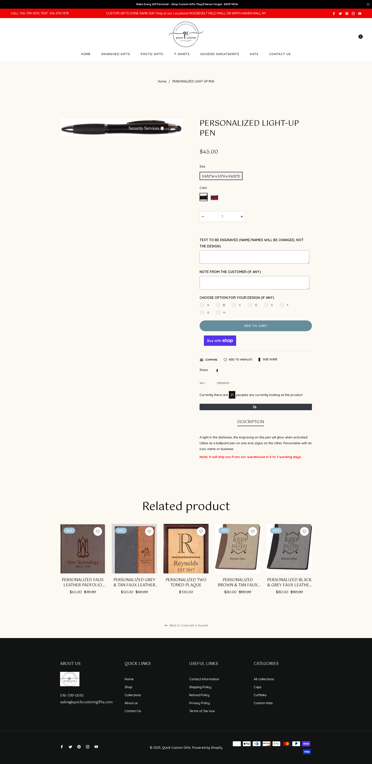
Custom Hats (263, 703)
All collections (264, 679)
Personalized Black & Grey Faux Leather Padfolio (289, 583)
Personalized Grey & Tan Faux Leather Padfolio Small (134, 583)
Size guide (269, 359)
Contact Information (204, 679)
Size (202, 166)
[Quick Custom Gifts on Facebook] (333, 13)
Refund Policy (199, 695)
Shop (128, 687)
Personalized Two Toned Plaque (186, 583)
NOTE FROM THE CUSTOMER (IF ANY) (230, 272)
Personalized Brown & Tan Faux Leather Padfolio (237, 583)
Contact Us (133, 711)
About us (131, 703)
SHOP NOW (231, 4)
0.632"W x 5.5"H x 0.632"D (221, 176)
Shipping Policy (200, 687)
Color (203, 188)
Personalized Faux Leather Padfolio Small (83, 583)
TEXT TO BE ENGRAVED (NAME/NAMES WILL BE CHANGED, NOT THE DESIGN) (252, 243)
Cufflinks (260, 695)
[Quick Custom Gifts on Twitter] (340, 13)
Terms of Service (202, 711)
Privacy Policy (199, 703)
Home (162, 81)
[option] (82, 565)
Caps (257, 687)
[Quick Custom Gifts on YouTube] (359, 13)
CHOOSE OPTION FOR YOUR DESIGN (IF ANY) (237, 297)
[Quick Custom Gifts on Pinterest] (346, 13)
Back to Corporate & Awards (188, 625)
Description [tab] (250, 422)
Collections (133, 695)
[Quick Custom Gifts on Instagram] (353, 13)
